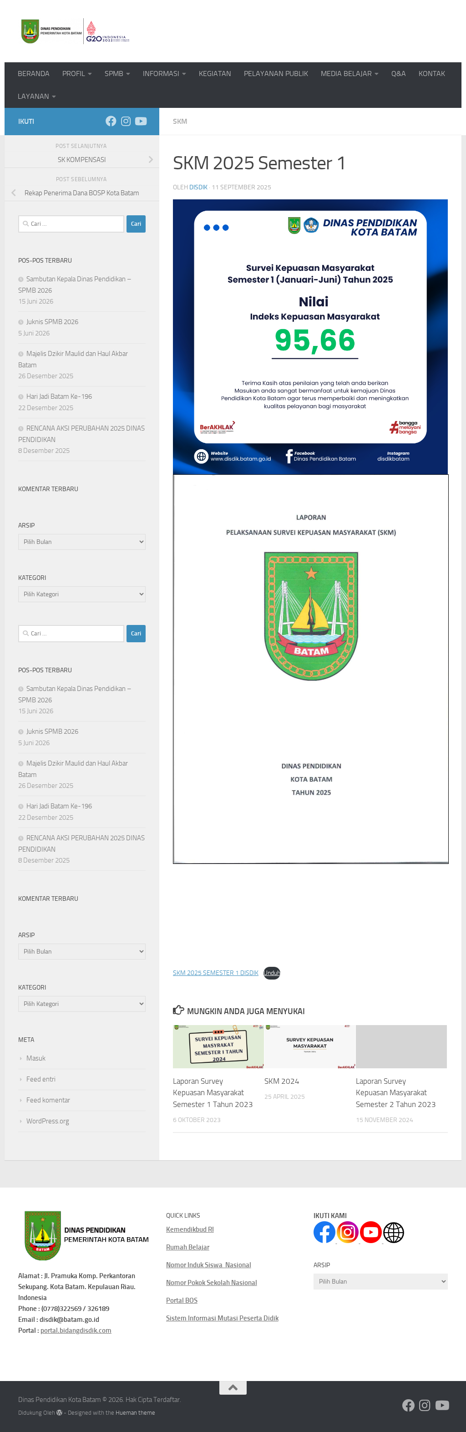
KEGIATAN (215, 73)
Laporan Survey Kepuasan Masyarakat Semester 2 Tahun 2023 (396, 1093)
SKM (180, 121)
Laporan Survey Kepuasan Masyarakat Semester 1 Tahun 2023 (213, 1093)
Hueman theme (135, 1412)
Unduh (271, 973)
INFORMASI (161, 73)
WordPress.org (47, 1121)
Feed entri (41, 1079)
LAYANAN (33, 96)
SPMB (114, 73)
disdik (198, 187)
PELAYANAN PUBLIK (276, 73)
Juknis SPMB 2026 (52, 322)
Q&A (398, 73)
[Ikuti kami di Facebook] (111, 121)
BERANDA (34, 73)
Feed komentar (48, 1100)
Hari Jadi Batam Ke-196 (59, 396)
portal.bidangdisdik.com (76, 1330)
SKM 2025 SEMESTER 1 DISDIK (215, 973)
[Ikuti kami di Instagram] (125, 121)
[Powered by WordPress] (59, 1413)
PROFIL (73, 73)
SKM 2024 (281, 1081)
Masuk (36, 1058)
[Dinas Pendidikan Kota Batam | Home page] (75, 31)
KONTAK (432, 73)
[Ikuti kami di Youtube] (140, 121)
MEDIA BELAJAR (346, 73)
